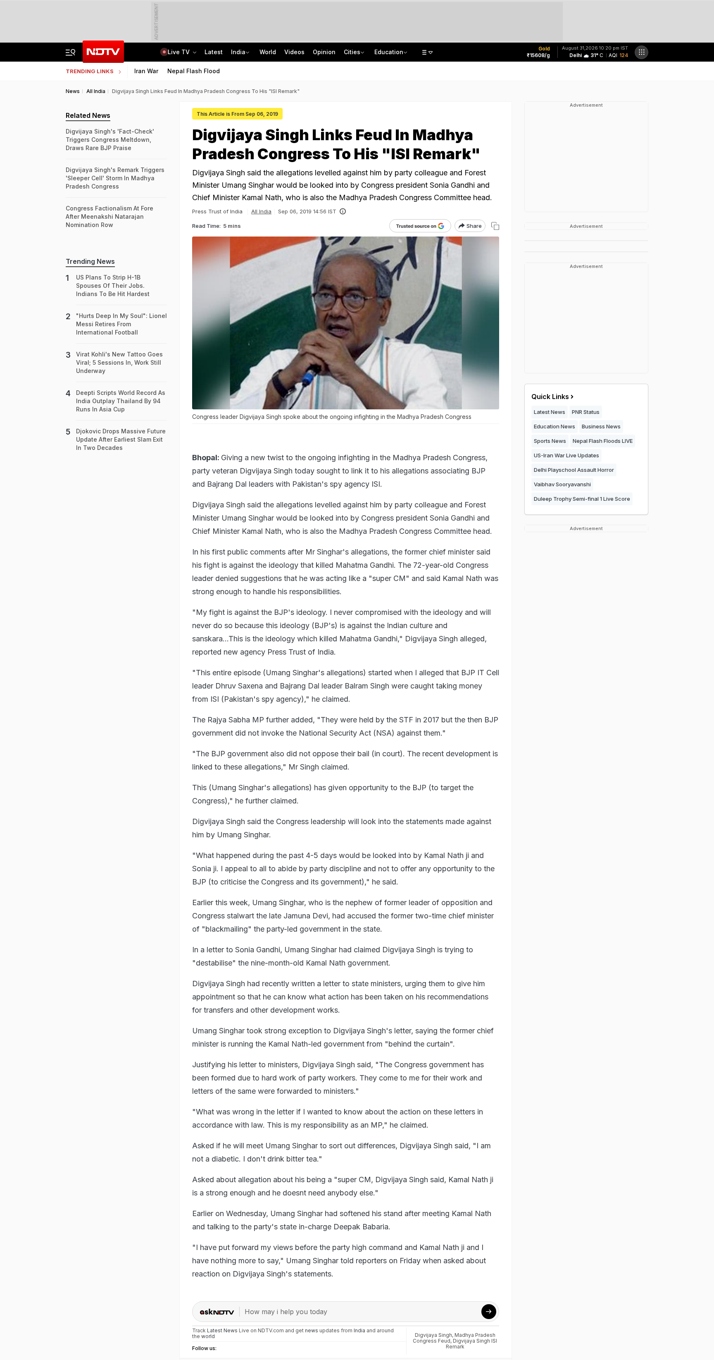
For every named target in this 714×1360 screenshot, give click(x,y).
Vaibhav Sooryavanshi (562, 484)
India (238, 51)
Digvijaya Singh (433, 1335)
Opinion (324, 51)
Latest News (549, 412)
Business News (601, 426)
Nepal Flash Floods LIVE (603, 440)
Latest (214, 51)
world (208, 1336)
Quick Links (550, 396)
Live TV (179, 51)
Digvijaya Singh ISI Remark (471, 1344)
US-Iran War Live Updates (566, 455)
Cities (352, 51)
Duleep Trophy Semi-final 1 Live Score (582, 498)
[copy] (495, 226)
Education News (554, 426)
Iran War (146, 70)
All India (261, 211)
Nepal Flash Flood (193, 70)
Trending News (90, 261)
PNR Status (586, 412)
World (267, 51)
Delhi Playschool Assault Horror (574, 469)
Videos (294, 51)
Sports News (550, 440)
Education (388, 51)
